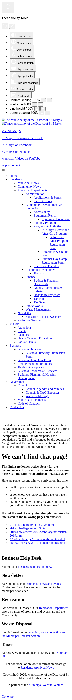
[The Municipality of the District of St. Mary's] (32, 121)
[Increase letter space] (47, 113)
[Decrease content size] (43, 100)
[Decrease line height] (37, 109)
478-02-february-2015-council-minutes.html (37, 539)
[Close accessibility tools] (12, 26)
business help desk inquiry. (35, 566)
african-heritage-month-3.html (28, 528)
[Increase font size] (40, 104)
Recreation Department (53, 608)
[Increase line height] (43, 109)
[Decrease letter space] (41, 113)
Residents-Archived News (37, 667)
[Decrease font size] (34, 104)
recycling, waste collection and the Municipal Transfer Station (34, 634)
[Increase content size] (49, 100)
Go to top (8, 696)
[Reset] (5, 26)
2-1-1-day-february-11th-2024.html (32, 524)
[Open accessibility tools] (8, 7)
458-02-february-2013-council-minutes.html (37, 542)
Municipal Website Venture (46, 685)
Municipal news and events (43, 583)
